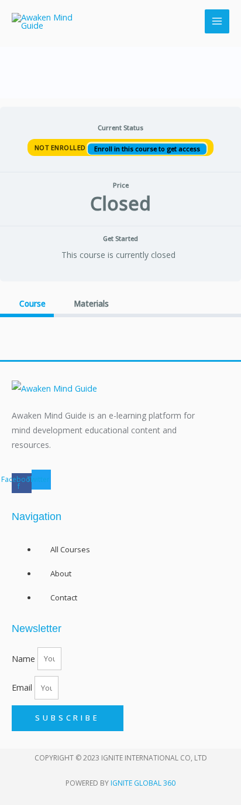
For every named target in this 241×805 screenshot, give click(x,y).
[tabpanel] (120, 334)
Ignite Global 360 (143, 783)
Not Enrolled (61, 146)
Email (23, 687)
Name (24, 658)
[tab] (27, 304)
